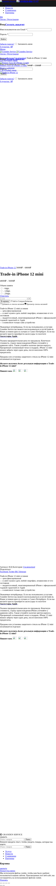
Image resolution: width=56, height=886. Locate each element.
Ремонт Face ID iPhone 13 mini (13, 65)
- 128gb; (6, 291)
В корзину (5, 301)
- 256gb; (6, 293)
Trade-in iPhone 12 (8, 268)
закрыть (3, 868)
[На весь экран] (6, 883)
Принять (4, 880)
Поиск (28, 839)
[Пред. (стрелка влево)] (1, 885)
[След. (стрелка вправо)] (4, 885)
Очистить (4, 296)
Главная (3, 58)
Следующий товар (8, 70)
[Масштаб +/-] (9, 883)
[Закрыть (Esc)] (1, 883)
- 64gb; (6, 288)
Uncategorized (20, 58)
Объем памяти (6, 285)
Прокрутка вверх (7, 871)
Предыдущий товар (8, 60)
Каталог (10, 58)
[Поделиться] (4, 883)
